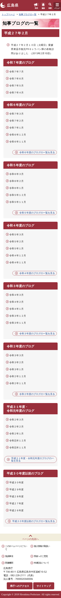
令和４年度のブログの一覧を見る (37, 273)
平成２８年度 (16, 496)
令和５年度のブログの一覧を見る (37, 212)
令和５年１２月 (17, 194)
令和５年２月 (16, 241)
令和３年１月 (16, 369)
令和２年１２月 (17, 376)
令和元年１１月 (17, 447)
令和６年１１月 (17, 141)
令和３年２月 (16, 362)
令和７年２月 (16, 120)
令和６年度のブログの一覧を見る (37, 152)
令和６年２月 (16, 181)
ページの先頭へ (30, 539)
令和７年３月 (16, 113)
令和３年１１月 (17, 322)
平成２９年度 (16, 489)
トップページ (8, 14)
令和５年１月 (16, 248)
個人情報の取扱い (42, 546)
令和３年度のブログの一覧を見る (37, 333)
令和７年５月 (16, 85)
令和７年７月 (16, 71)
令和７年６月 (16, 78)
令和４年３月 (16, 294)
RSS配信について (41, 562)
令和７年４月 (16, 92)
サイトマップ (44, 585)
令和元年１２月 (17, 440)
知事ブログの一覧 (27, 14)
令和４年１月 (16, 308)
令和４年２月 (16, 301)
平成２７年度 (16, 503)
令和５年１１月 (17, 201)
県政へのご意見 (41, 556)
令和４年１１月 (17, 262)
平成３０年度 (16, 482)
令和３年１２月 (17, 315)
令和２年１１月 (17, 383)
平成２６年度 (16, 510)
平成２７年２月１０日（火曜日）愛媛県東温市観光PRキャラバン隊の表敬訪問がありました (32, 49)
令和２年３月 (16, 419)
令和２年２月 (16, 426)
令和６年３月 (16, 174)
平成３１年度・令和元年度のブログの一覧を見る (32, 459)
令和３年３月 (16, 355)
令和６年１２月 (17, 134)
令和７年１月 (16, 127)
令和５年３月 (16, 234)
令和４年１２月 (17, 255)
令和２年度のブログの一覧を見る (37, 394)
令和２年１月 (16, 433)
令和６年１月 (16, 188)
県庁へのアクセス (19, 585)
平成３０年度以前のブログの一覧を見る (33, 521)
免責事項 (9, 556)
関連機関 (9, 562)
